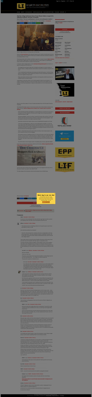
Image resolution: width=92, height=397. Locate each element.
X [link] (54, 193)
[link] (46, 193)
